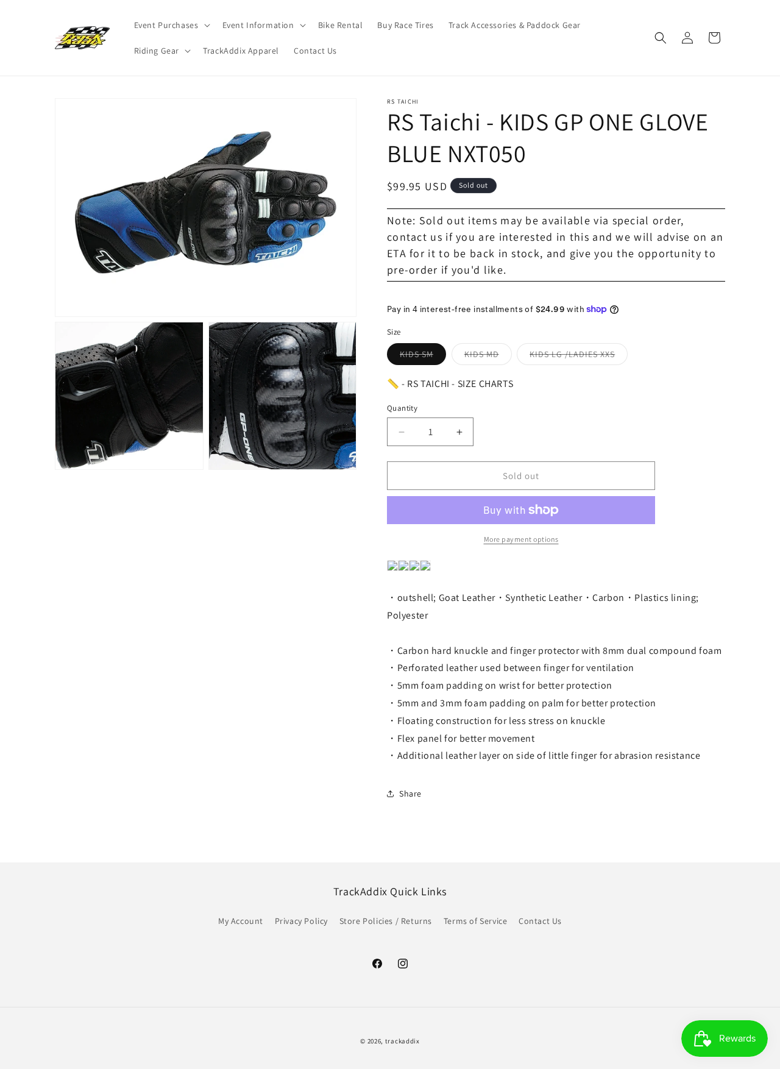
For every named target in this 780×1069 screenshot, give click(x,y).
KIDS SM (423, 356)
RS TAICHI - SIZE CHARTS (460, 383)
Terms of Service (476, 920)
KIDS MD (488, 356)
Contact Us (540, 920)
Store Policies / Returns (385, 920)
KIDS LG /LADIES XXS (579, 356)
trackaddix (402, 1041)
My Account (240, 920)
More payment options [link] (521, 539)
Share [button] (410, 793)
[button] (171, 25)
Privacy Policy (301, 920)
